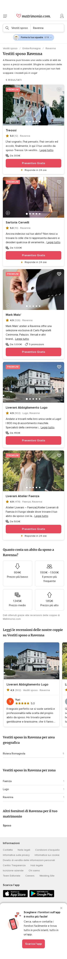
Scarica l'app (33, 944)
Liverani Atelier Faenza (22, 496)
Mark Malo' (13, 315)
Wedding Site (46, 875)
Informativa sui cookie (47, 855)
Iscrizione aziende (13, 870)
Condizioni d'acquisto (47, 849)
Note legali (24, 849)
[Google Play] (41, 896)
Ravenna (8, 797)
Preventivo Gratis (33, 163)
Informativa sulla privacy (16, 855)
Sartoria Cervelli (17, 222)
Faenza (7, 781)
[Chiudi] (61, 908)
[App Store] (15, 896)
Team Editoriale (11, 875)
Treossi (11, 130)
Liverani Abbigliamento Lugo (27, 407)
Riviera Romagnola (14, 753)
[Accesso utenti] (62, 16)
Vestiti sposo (10, 48)
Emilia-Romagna (32, 48)
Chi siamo (34, 870)
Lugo (6, 789)
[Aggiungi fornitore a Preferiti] (59, 89)
